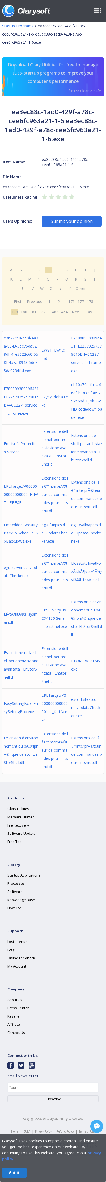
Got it (14, 1172)
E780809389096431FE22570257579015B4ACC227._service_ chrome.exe (86, 354)
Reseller (14, 1016)
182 (42, 311)
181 (33, 311)
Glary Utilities (18, 808)
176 (71, 301)
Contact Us (16, 1032)
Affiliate (13, 1024)
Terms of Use (87, 1131)
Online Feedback (21, 957)
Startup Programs (17, 25)
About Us (14, 999)
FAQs (11, 949)
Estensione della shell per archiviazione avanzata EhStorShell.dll (55, 448)
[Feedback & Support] (96, 1126)
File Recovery (18, 825)
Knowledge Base (21, 899)
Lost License (17, 941)
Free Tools (15, 841)
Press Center (18, 1007)
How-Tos (14, 907)
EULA (26, 1131)
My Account (16, 966)
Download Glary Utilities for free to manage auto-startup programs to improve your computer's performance (54, 77)
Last (89, 311)
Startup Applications (23, 875)
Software (15, 891)
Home (14, 1131)
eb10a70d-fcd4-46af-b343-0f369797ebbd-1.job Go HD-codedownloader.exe (86, 401)
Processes (16, 883)
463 (55, 311)
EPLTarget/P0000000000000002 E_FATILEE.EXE (21, 494)
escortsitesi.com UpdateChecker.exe (85, 707)
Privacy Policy (43, 1131)
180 (24, 311)
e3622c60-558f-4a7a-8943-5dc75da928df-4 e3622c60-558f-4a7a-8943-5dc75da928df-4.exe (21, 354)
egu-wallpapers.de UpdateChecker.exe (86, 533)
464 (64, 311)
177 (80, 301)
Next (76, 311)
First (17, 301)
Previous (34, 301)
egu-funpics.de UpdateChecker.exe (54, 533)
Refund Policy (65, 1131)
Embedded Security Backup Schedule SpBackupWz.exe (21, 533)
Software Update (21, 833)
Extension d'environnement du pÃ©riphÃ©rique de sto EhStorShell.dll (86, 618)
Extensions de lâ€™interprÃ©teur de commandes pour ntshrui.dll (55, 494)
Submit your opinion (72, 221)
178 (90, 301)
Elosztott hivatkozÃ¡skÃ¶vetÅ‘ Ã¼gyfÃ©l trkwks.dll (86, 571)
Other (81, 288)
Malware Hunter (20, 817)
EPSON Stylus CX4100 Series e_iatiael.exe (54, 618)
